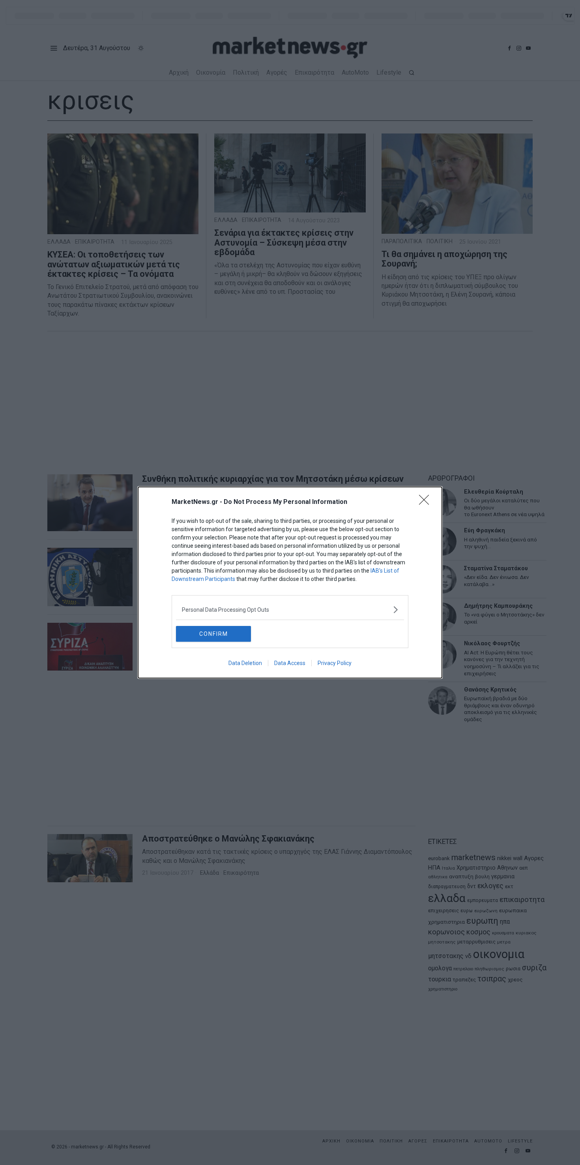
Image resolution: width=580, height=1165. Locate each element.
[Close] (426, 502)
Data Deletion (245, 663)
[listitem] (290, 609)
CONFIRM (213, 634)
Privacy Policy (335, 663)
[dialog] (290, 582)
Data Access (289, 663)
